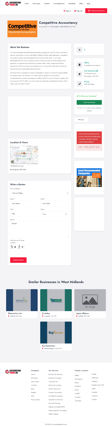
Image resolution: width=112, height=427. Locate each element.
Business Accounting (55, 378)
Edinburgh (95, 378)
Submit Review (18, 260)
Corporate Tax (53, 381)
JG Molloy (46, 313)
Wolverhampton (49, 348)
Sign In (68, 11)
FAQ (32, 396)
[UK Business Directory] (89, 177)
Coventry (47, 316)
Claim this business (89, 102)
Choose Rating (14, 189)
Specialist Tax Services (56, 400)
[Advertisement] (39, 114)
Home (27, 4)
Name (12, 199)
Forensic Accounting (55, 392)
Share (82, 120)
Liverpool (95, 396)
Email (42, 199)
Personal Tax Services (55, 374)
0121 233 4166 (89, 84)
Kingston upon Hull (98, 385)
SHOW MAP (24, 155)
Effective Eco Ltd (15, 313)
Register (33, 392)
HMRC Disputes (53, 414)
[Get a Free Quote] (89, 140)
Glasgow (95, 381)
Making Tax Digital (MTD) (57, 407)
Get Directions (90, 71)
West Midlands (64, 27)
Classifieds (71, 4)
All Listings (34, 378)
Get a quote (36, 4)
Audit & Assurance (54, 389)
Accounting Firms (59, 4)
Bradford (78, 386)
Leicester (94, 392)
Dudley (94, 374)
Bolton (77, 383)
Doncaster (78, 401)
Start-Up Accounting (55, 385)
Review (12, 220)
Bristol (77, 390)
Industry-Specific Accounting (57, 410)
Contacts (47, 4)
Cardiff (77, 393)
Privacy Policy (35, 400)
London (94, 399)
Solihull (12, 316)
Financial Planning (54, 403)
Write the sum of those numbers (17, 241)
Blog (88, 4)
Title (11, 209)
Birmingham (55, 27)
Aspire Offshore (82, 313)
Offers (81, 4)
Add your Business (98, 11)
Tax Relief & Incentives (56, 396)
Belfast (77, 375)
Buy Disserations (48, 346)
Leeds (93, 388)
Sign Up (79, 11)
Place (42, 209)
